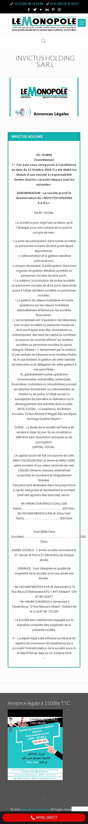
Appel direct (46, 818)
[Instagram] (59, 10)
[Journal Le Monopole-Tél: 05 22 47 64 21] (44, 23)
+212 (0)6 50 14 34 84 (28, 3)
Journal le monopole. (35, 809)
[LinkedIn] (47, 10)
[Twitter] (34, 10)
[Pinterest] (53, 10)
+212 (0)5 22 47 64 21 (64, 3)
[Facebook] (28, 10)
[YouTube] (40, 10)
